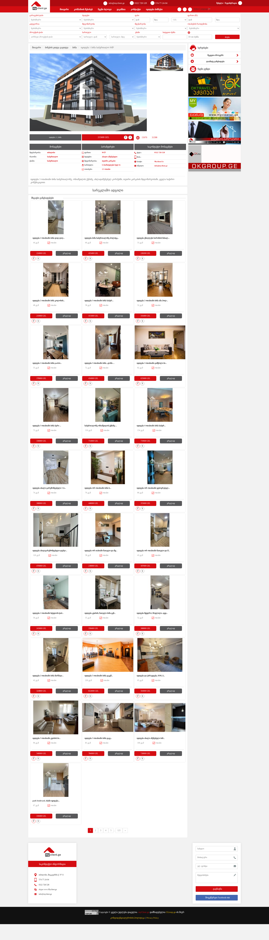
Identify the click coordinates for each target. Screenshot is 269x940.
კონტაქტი (136, 9)
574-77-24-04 (161, 3)
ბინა (74, 47)
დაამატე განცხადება (215, 61)
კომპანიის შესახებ (83, 9)
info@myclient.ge (116, 3)
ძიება (227, 37)
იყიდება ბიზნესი (154, 9)
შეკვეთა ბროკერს (215, 55)
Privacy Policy (152, 918)
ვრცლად (67, 253)
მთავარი (64, 9)
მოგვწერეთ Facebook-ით (217, 897)
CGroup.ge (171, 912)
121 (119, 830)
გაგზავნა (217, 889)
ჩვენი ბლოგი (104, 9)
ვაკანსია (121, 9)
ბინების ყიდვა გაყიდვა (56, 47)
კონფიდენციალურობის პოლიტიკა (127, 918)
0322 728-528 (140, 3)
